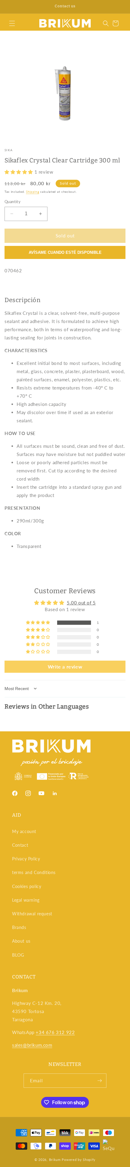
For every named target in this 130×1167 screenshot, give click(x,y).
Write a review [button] (65, 666)
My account (24, 831)
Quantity (13, 201)
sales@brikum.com (32, 1045)
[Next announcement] (118, 6)
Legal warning (26, 900)
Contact (20, 845)
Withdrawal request (32, 913)
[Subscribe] (99, 1080)
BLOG (18, 955)
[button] (12, 23)
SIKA (9, 150)
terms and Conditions (34, 872)
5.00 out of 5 (81, 602)
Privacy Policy (26, 858)
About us (21, 941)
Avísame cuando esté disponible (65, 252)
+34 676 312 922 (55, 1032)
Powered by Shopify (79, 1160)
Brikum (55, 1160)
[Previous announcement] (11, 6)
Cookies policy (26, 886)
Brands (19, 927)
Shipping (32, 191)
